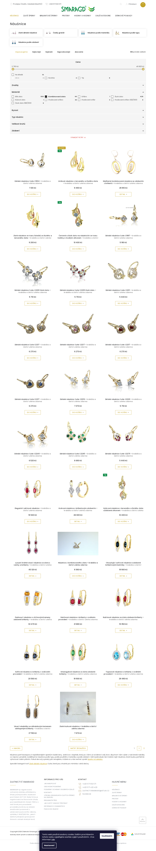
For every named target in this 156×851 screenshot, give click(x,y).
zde (53, 839)
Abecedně (79, 52)
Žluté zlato (129, 96)
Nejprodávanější (63, 52)
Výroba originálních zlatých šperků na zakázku (59, 796)
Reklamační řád (50, 800)
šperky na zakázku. (95, 759)
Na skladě (29, 75)
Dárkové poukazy (119, 808)
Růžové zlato (29, 100)
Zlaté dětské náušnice (38, 763)
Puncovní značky (51, 809)
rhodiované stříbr (96, 100)
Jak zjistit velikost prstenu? (56, 803)
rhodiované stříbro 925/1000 (129, 100)
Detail (122, 194)
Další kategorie (118, 805)
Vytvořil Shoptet (140, 834)
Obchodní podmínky (52, 787)
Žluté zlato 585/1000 (29, 103)
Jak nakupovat (50, 784)
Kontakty (48, 792)
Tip (96, 78)
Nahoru (17, 748)
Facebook (86, 794)
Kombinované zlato (62, 96)
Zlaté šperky (117, 793)
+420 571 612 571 (89, 784)
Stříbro (96, 96)
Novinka (62, 78)
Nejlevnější (36, 52)
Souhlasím (107, 836)
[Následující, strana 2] (139, 748)
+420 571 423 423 (89, 787)
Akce (29, 78)
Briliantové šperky (119, 796)
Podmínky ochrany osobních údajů (59, 789)
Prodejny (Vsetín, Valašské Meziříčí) (27, 4)
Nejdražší (49, 52)
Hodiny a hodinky (119, 802)
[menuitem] (15, 16)
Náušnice (116, 790)
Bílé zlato (29, 96)
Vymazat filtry (77, 137)
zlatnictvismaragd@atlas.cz (95, 791)
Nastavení (49, 845)
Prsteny (115, 799)
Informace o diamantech (54, 806)
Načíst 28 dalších (78, 748)
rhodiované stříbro (62, 100)
